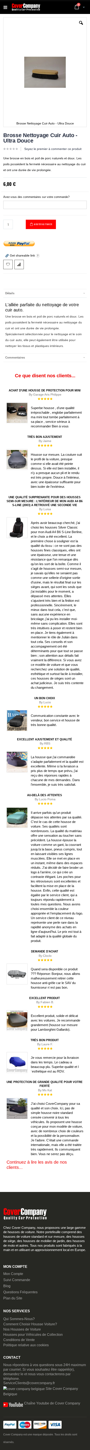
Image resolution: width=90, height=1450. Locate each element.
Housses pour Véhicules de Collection (33, 1334)
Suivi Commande (16, 1280)
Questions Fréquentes (20, 1292)
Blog (6, 1286)
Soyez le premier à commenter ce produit (52, 149)
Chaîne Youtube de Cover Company (52, 1403)
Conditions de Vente (19, 1340)
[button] (81, 26)
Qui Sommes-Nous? (19, 1319)
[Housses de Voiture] (26, 7)
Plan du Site (12, 1298)
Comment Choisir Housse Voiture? (30, 1324)
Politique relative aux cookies (26, 1345)
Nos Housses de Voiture (22, 1329)
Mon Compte (13, 1274)
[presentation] (45, 293)
